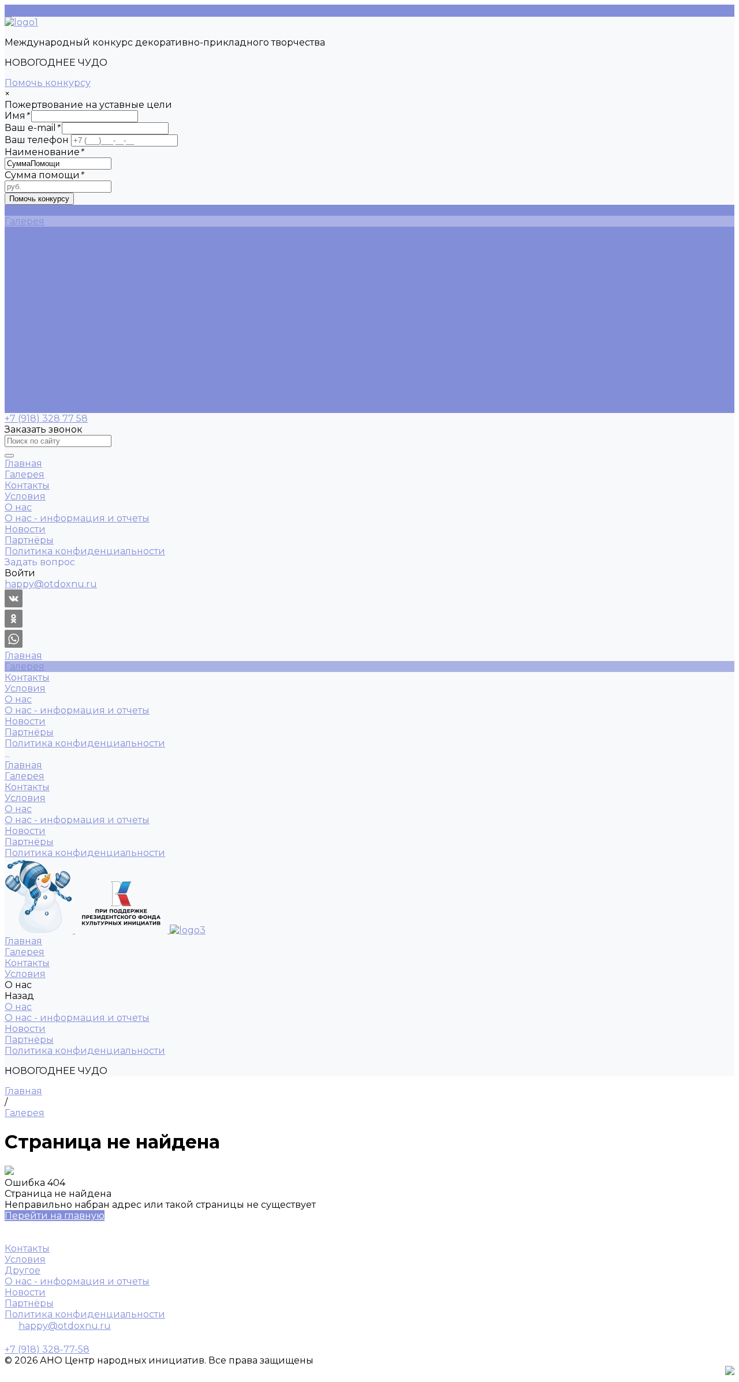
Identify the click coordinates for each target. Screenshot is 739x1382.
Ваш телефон (37, 139)
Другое (22, 1270)
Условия (25, 352)
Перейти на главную (54, 1215)
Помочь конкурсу (48, 82)
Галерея (24, 330)
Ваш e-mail (32, 127)
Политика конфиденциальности (85, 297)
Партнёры (29, 286)
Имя (17, 115)
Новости (25, 276)
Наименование (44, 152)
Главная (23, 319)
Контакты (27, 341)
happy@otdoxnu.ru (64, 1325)
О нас (18, 363)
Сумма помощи (44, 175)
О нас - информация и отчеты (77, 265)
